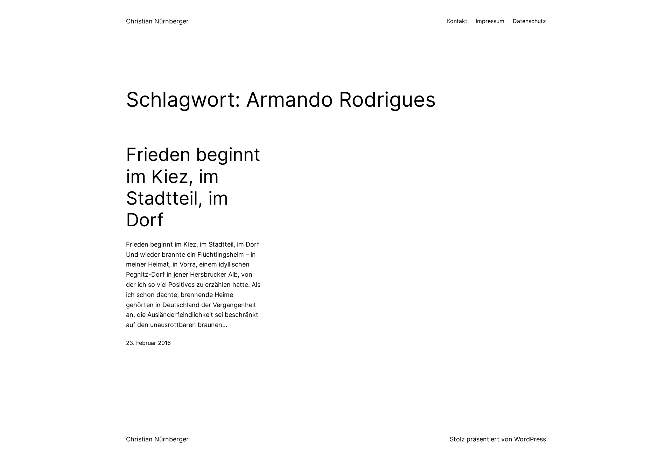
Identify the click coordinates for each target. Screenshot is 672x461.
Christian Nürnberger (157, 21)
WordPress (530, 439)
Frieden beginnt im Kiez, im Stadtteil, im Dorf (193, 187)
